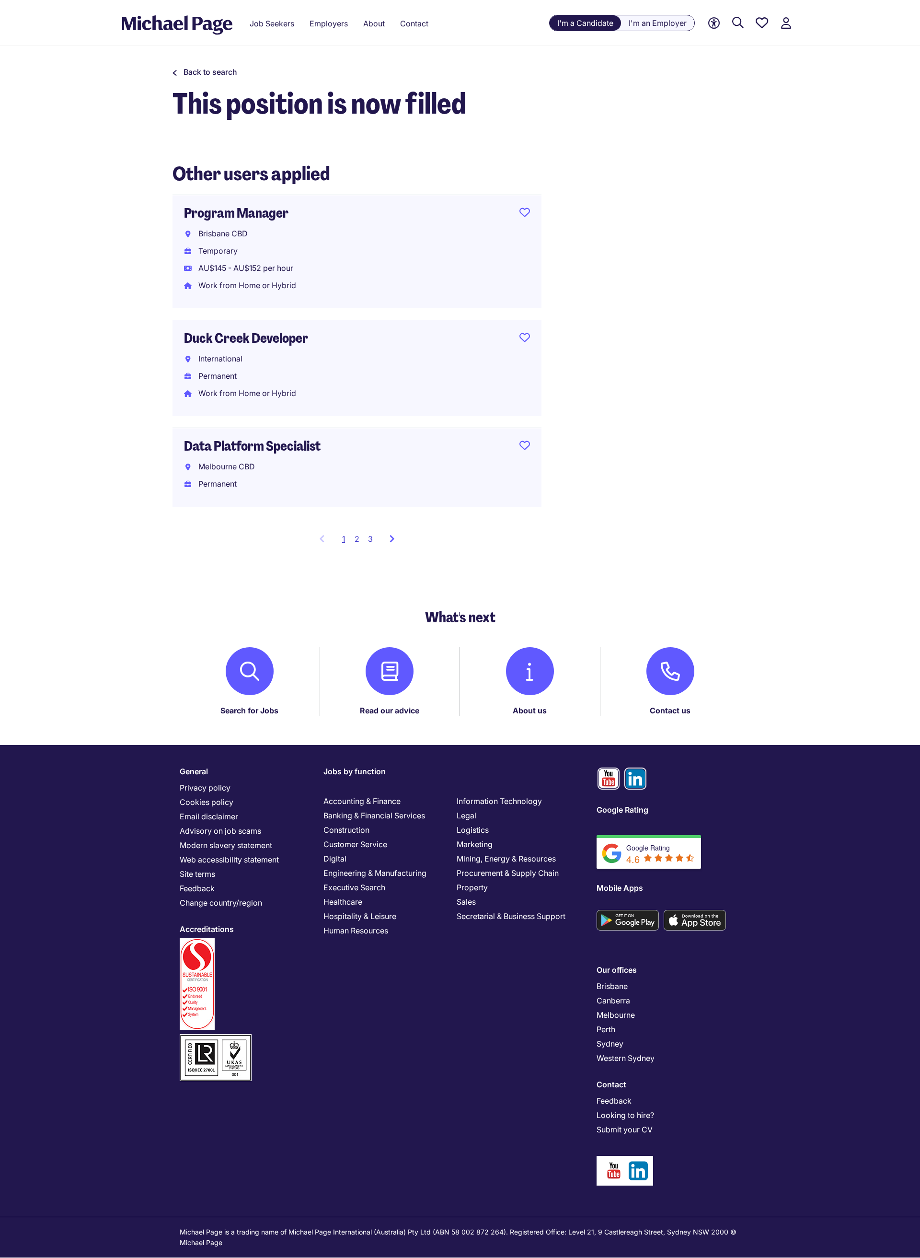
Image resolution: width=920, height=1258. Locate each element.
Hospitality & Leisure (359, 916)
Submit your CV (625, 1129)
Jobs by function (354, 771)
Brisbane (612, 986)
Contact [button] (414, 23)
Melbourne (616, 1015)
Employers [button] (329, 23)
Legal (466, 815)
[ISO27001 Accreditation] (216, 1038)
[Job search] (738, 23)
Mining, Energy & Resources (506, 858)
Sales (466, 902)
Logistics (473, 830)
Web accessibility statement (229, 859)
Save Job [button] (524, 214)
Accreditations (207, 929)
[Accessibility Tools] (714, 23)
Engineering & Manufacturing (374, 873)
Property (472, 887)
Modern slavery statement (226, 845)
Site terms (197, 874)
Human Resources (355, 930)
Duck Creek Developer (246, 338)
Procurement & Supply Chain (508, 873)
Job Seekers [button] (272, 23)
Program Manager (236, 213)
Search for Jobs (249, 710)
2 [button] (357, 539)
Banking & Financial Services (374, 815)
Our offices (617, 970)
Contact (611, 1084)
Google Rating (622, 810)
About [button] (374, 23)
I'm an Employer (658, 23)
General (194, 771)
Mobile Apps (620, 888)
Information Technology (499, 801)
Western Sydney (626, 1058)
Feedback (197, 888)
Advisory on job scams (220, 831)
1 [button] (346, 541)
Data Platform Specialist (252, 446)
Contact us (670, 710)
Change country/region (221, 903)
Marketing (475, 844)
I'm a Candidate (585, 23)
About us (530, 710)
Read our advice (389, 710)
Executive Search (354, 887)
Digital (334, 858)
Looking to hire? (625, 1115)
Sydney (610, 1043)
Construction (346, 830)
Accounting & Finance (362, 801)
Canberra (613, 1000)
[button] (204, 72)
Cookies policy (206, 802)
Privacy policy (205, 787)
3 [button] (370, 539)
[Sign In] (786, 23)
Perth (606, 1029)
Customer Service (355, 844)
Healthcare (342, 902)
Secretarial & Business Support (511, 916)
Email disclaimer (209, 816)
